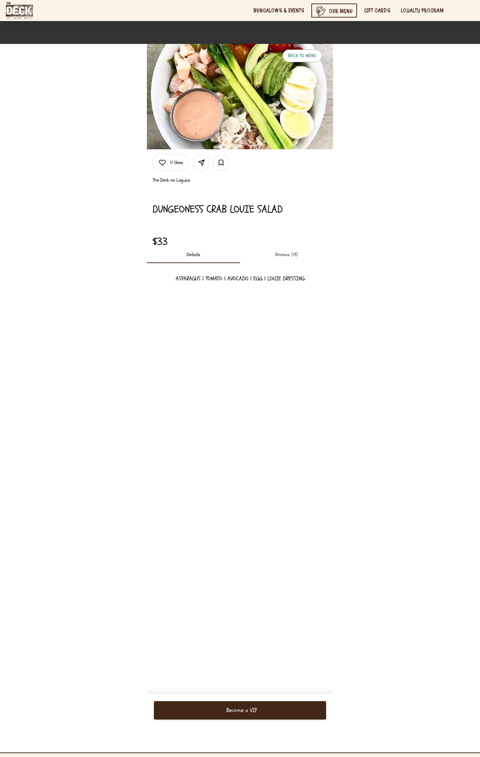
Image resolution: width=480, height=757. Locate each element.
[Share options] (201, 162)
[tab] (193, 254)
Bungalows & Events (278, 10)
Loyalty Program (422, 10)
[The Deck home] (37, 10)
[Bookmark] (221, 162)
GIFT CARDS (377, 10)
